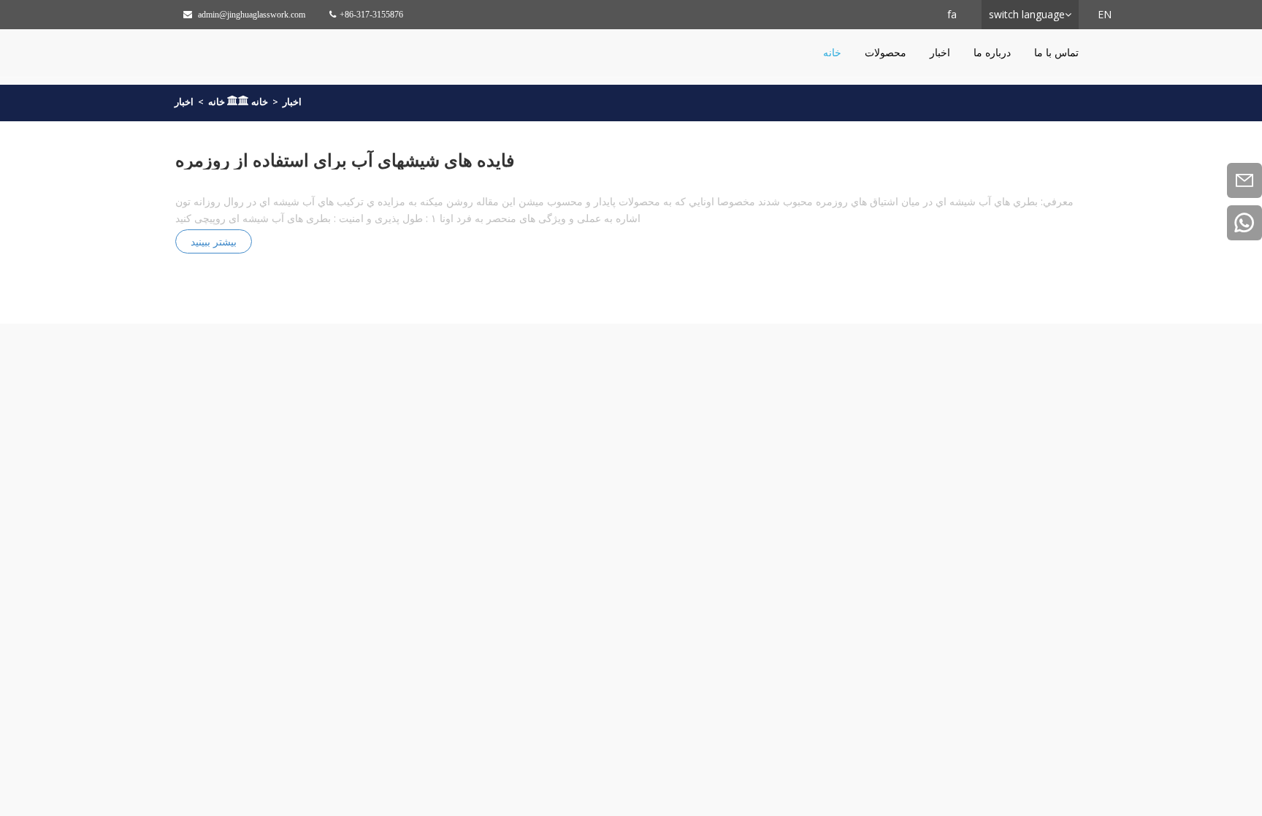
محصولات (885, 52)
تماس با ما (1056, 52)
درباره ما (992, 52)
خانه (832, 52)
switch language (1027, 14)
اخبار (940, 52)
